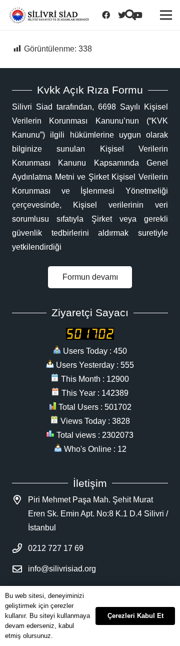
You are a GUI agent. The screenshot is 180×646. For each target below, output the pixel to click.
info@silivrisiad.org (62, 568)
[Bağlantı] (49, 15)
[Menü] (166, 15)
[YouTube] (141, 15)
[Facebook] (109, 15)
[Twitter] (125, 15)
